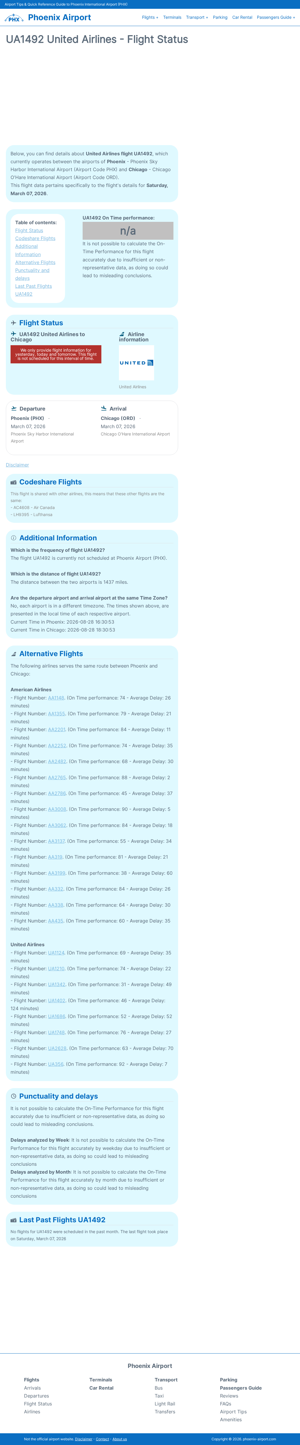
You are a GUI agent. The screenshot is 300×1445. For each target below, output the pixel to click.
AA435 (55, 921)
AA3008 (57, 809)
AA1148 (56, 698)
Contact (102, 1439)
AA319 (55, 857)
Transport (166, 1380)
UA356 (55, 1064)
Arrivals (32, 1388)
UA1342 (56, 984)
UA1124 (56, 953)
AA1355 (56, 713)
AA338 (55, 905)
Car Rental (242, 17)
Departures (36, 1396)
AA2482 (57, 761)
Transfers (165, 1412)
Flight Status (29, 230)
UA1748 (56, 1032)
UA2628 (57, 1048)
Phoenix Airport (59, 17)
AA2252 (57, 745)
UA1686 (56, 1016)
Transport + (197, 17)
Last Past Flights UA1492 (33, 290)
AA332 (55, 889)
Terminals (172, 17)
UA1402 (56, 1000)
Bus (159, 1388)
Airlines (32, 1412)
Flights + (150, 17)
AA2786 (57, 793)
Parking (220, 17)
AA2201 (56, 729)
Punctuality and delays (32, 274)
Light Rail (165, 1404)
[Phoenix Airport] (14, 17)
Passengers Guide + (276, 17)
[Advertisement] (150, 98)
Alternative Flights (35, 262)
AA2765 (57, 777)
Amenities (231, 1419)
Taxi (159, 1396)
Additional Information (28, 250)
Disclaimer (83, 1439)
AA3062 (57, 825)
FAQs (225, 1404)
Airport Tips (233, 1412)
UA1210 (56, 968)
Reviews (229, 1396)
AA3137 (56, 841)
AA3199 (56, 873)
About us (119, 1439)
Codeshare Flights (35, 238)
